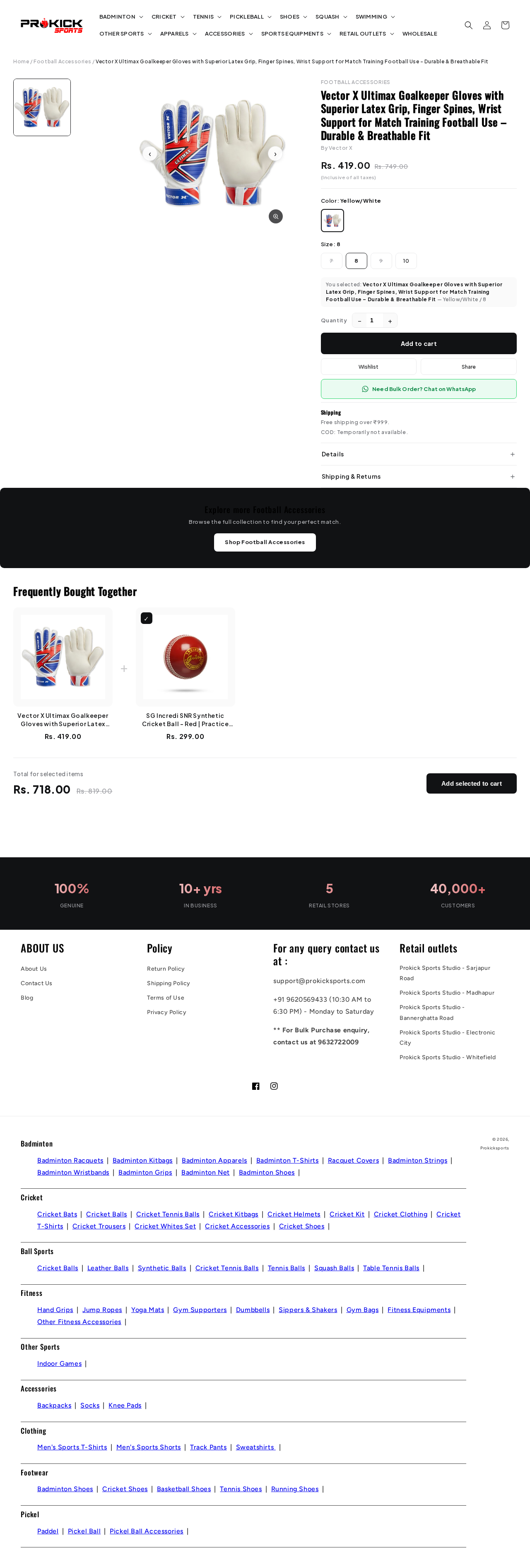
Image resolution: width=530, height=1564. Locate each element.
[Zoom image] (276, 216)
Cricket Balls (106, 1214)
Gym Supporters (199, 1310)
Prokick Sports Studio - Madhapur (447, 992)
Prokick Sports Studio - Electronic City (447, 1037)
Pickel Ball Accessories (146, 1531)
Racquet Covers (353, 1160)
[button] (120, 16)
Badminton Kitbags (143, 1160)
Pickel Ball (84, 1531)
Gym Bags (363, 1310)
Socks (89, 1405)
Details (333, 454)
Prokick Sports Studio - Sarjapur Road (445, 973)
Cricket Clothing (401, 1214)
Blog (27, 997)
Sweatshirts (256, 1447)
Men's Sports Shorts (148, 1447)
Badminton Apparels (214, 1160)
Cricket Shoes (302, 1226)
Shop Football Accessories (265, 542)
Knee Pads (124, 1405)
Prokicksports (494, 1148)
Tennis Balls (286, 1268)
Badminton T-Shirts (287, 1160)
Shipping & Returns (351, 476)
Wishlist (368, 366)
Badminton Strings (417, 1160)
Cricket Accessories (237, 1226)
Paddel (48, 1531)
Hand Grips (55, 1310)
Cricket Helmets (293, 1214)
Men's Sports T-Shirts (72, 1447)
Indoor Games (59, 1363)
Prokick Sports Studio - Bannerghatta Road (432, 1012)
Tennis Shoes (241, 1489)
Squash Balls (334, 1268)
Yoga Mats (147, 1310)
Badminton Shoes (267, 1172)
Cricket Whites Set (165, 1226)
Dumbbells (253, 1310)
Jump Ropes (102, 1310)
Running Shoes (295, 1489)
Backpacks (54, 1405)
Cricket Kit (347, 1214)
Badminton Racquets (70, 1160)
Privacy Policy (166, 1012)
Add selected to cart (471, 783)
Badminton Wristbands (73, 1172)
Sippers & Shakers (308, 1310)
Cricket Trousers (99, 1226)
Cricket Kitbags (233, 1214)
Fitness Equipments (419, 1310)
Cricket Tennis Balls (168, 1214)
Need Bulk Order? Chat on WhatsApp (424, 389)
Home (21, 61)
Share (469, 366)
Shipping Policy (168, 983)
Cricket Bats (57, 1214)
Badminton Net (205, 1172)
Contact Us (37, 983)
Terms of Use (165, 997)
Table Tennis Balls (391, 1268)
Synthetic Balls (162, 1268)
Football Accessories (62, 61)
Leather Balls (108, 1268)
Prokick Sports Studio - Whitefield (448, 1057)
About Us (34, 968)
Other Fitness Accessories (79, 1322)
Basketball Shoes (184, 1489)
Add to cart (419, 343)
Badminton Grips (145, 1172)
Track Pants (208, 1447)
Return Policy (166, 968)
